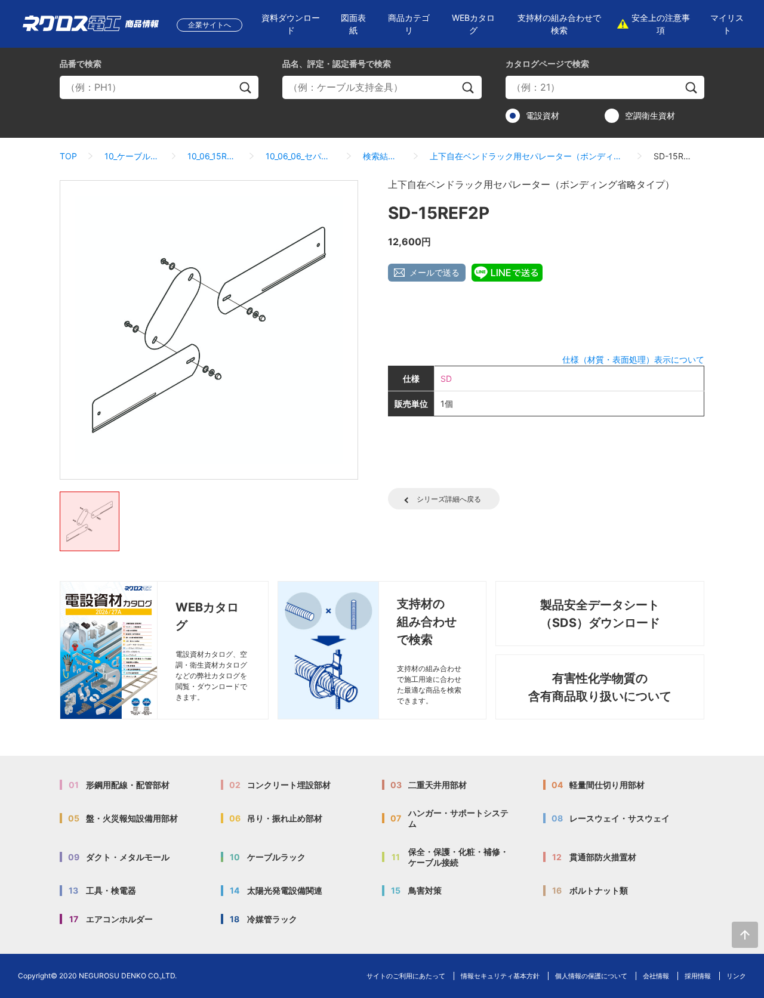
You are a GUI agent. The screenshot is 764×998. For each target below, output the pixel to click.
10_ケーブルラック (132, 156)
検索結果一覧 (382, 156)
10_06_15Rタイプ (212, 156)
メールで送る (434, 272)
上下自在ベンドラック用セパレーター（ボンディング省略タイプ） (528, 156)
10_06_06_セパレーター (300, 156)
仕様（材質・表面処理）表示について (633, 359)
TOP (68, 156)
